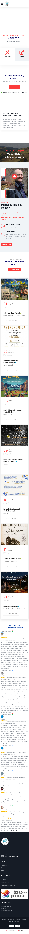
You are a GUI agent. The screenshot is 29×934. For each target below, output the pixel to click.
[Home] (5, 842)
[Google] (18, 926)
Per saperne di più (12, 830)
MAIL (6, 854)
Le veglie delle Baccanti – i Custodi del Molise (12, 510)
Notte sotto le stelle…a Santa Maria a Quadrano (13, 460)
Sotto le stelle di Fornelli (11, 313)
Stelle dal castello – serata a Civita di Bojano (12, 411)
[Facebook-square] (10, 926)
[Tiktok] (15, 926)
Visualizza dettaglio (11, 320)
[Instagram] (13, 926)
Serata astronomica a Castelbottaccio (10, 361)
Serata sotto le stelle (10, 606)
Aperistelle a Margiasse (11, 558)
